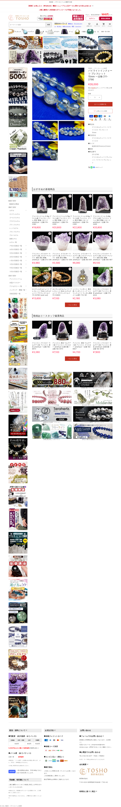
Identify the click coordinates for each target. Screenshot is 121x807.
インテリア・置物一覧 (17, 290)
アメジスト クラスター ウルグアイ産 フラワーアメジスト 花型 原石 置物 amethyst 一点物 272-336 (42, 256)
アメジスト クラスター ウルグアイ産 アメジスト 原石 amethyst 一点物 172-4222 (102, 292)
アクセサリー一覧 (15, 286)
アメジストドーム (15, 279)
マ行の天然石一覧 (15, 264)
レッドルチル (13, 228)
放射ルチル (13, 239)
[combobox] (30, 24)
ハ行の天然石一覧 (15, 260)
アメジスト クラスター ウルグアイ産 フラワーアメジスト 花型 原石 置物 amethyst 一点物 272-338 (62, 256)
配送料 (93, 88)
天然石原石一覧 (14, 294)
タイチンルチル (14, 214)
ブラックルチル (14, 225)
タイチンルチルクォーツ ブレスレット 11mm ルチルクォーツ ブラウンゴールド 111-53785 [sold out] (42, 292)
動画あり (70, 23)
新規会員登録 (105, 18)
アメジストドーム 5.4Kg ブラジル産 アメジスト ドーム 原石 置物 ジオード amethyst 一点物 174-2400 (102, 220)
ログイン (92, 18)
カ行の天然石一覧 (15, 249)
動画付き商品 (14, 204)
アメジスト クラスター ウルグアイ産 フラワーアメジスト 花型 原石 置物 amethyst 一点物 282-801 (82, 256)
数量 (89, 93)
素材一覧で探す (105, 31)
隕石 (73, 26)
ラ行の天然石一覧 (15, 271)
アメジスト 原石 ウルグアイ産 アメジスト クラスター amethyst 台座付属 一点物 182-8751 (61, 346)
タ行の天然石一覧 (15, 257)
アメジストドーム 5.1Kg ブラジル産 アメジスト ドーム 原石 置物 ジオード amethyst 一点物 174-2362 (41, 220)
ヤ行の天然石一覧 (15, 268)
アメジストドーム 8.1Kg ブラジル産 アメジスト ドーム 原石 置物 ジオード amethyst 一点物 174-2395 (82, 220)
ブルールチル (13, 235)
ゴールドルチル (14, 218)
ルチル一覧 (13, 242)
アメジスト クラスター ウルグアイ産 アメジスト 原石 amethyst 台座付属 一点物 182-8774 (102, 346)
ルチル (11, 210)
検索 (48, 24)
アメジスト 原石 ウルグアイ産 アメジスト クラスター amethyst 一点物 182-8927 (82, 346)
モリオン (59, 26)
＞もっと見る (72, 305)
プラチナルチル (14, 221)
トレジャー (78, 26)
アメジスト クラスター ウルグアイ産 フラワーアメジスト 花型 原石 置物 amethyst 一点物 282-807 (102, 256)
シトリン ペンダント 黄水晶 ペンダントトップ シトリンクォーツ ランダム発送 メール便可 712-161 (82, 292)
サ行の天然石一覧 (15, 253)
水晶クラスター (67, 26)
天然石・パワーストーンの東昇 (13, 806)
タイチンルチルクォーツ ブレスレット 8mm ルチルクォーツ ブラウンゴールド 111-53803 (62, 292)
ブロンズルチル (14, 232)
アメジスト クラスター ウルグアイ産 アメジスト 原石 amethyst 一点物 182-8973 (41, 346)
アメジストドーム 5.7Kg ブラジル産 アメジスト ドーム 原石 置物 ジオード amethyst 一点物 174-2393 (62, 220)
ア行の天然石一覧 (15, 246)
